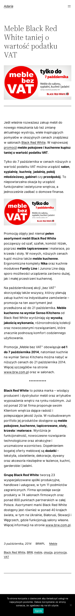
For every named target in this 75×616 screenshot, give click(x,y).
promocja (60, 552)
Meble (53, 543)
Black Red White (33, 142)
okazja (48, 552)
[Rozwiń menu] (69, 6)
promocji (10, 147)
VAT (6, 557)
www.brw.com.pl (16, 372)
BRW (30, 552)
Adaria (8, 6)
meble (38, 552)
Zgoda (38, 610)
